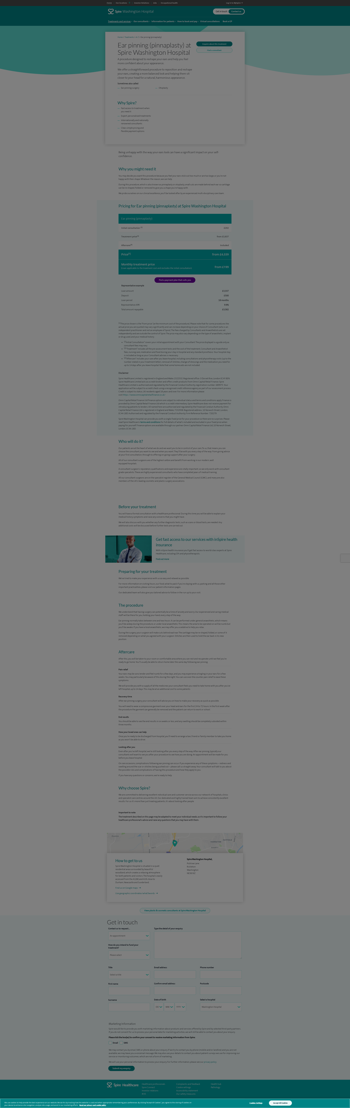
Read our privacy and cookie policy (92, 1105)
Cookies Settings (256, 1103)
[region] (175, 1103)
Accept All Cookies (280, 1103)
